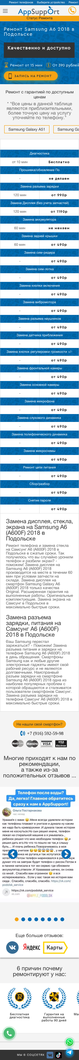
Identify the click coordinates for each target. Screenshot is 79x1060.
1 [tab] (17, 919)
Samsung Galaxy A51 (26, 130)
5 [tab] (43, 919)
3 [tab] (30, 919)
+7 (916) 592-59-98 (45, 733)
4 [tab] (36, 919)
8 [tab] (62, 919)
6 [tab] (49, 919)
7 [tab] (56, 919)
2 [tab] (23, 919)
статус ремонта (40, 18)
